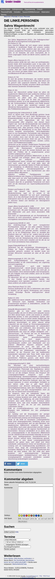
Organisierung (30, 9)
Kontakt (28, 576)
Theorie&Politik (6, 12)
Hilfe (17, 532)
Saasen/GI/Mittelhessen (31, 12)
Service (3, 15)
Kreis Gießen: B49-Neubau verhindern (18, 558)
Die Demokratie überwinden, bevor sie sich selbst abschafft (19, 561)
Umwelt (39, 9)
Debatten (17, 12)
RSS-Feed (46, 576)
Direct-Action (5, 9)
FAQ (40, 576)
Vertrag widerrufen (28, 578)
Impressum (35, 576)
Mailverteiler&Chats (19, 564)
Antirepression (17, 9)
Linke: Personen (24, 17)
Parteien (15, 17)
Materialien (46, 12)
